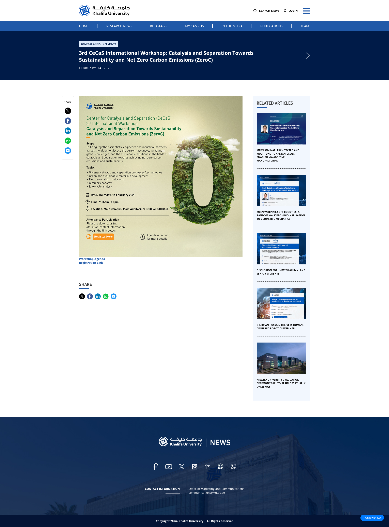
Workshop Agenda (92, 259)
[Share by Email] (68, 153)
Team (304, 26)
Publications (271, 26)
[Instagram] (194, 467)
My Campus (194, 26)
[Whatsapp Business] (233, 467)
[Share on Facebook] (68, 123)
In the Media (232, 26)
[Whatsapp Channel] (220, 467)
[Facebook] (156, 467)
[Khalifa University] (194, 445)
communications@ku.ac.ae (207, 493)
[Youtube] (169, 467)
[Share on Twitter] (68, 113)
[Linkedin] (207, 467)
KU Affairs (158, 26)
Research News (119, 26)
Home (84, 26)
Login (293, 11)
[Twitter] (181, 467)
